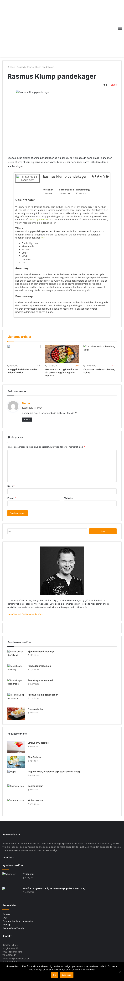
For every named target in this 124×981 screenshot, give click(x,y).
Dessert (21, 67)
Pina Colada (34, 757)
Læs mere (66, 975)
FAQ (4, 917)
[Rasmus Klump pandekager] (16, 699)
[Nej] (120, 971)
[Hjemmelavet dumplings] (16, 656)
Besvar (27, 419)
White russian (35, 800)
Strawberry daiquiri (38, 742)
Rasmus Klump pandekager (43, 694)
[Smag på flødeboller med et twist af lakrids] (24, 354)
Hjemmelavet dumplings (41, 651)
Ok (54, 975)
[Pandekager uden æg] (16, 670)
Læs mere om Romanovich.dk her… (25, 614)
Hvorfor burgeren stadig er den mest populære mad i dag (54, 888)
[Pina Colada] (16, 762)
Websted (68, 498)
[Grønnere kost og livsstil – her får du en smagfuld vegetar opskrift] (61, 354)
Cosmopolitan (35, 786)
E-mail (11, 498)
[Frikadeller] (11, 878)
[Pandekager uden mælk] (16, 685)
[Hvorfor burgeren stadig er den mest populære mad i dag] (11, 893)
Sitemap (6, 924)
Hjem (12, 67)
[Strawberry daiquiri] (16, 747)
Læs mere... (8, 857)
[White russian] (16, 805)
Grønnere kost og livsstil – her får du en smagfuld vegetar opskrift (61, 372)
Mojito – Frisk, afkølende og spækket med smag (54, 771)
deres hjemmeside (39, 219)
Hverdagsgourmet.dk (13, 928)
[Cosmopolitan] (16, 790)
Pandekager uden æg (39, 665)
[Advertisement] (62, 28)
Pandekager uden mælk (41, 680)
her (43, 237)
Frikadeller (28, 874)
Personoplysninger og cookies (17, 921)
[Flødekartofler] (16, 714)
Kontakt (6, 914)
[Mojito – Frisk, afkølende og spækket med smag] (16, 776)
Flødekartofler (35, 709)
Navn (11, 486)
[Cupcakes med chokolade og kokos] (100, 354)
